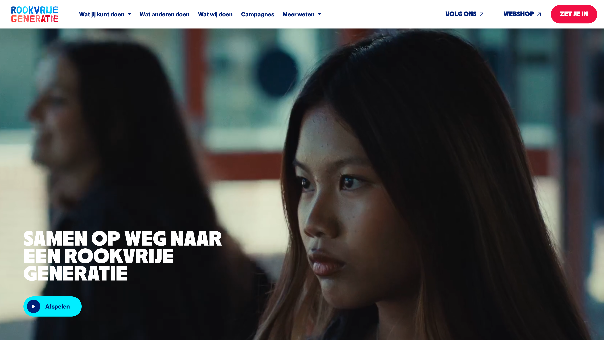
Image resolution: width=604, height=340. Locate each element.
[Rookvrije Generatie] (44, 14)
